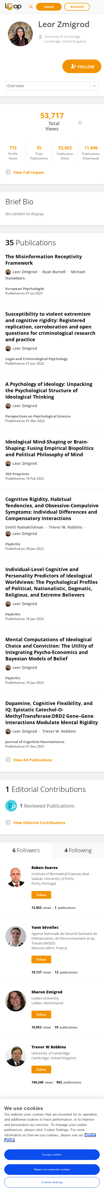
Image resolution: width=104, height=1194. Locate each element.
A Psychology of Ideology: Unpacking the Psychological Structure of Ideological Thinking (48, 390)
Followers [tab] (26, 850)
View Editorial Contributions (39, 822)
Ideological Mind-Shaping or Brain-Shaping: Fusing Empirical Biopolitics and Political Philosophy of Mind (49, 448)
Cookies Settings (52, 1182)
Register (77, 7)
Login (49, 7)
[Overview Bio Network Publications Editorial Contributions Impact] (52, 86)
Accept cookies (51, 1154)
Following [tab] (78, 850)
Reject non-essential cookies (52, 1169)
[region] (52, 1146)
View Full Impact (28, 172)
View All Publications (32, 759)
